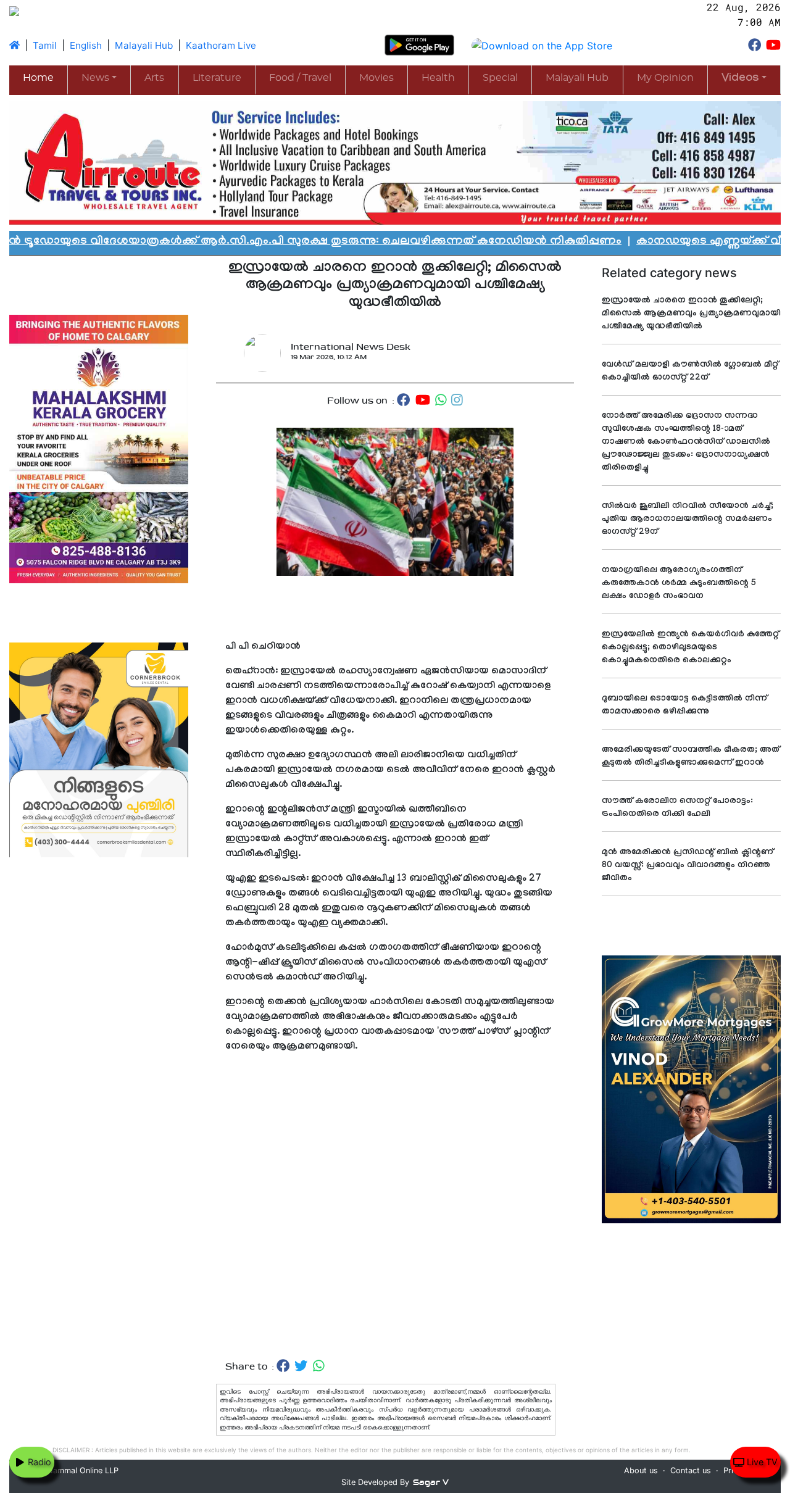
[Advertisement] (395, 1219)
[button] (744, 79)
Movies (376, 78)
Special (500, 78)
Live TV (761, 1462)
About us (641, 1470)
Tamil (45, 45)
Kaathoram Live (221, 45)
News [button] (95, 78)
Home (38, 78)
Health (438, 78)
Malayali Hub (144, 45)
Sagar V (431, 1482)
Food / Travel (300, 78)
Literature (217, 78)
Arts (154, 78)
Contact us (690, 1470)
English (86, 45)
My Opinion (665, 78)
